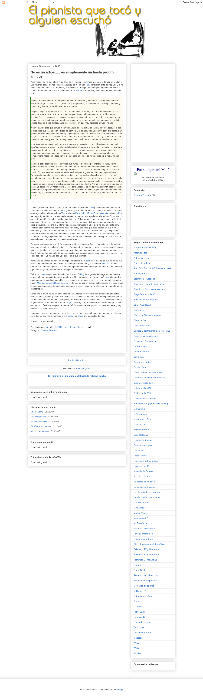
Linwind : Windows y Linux (147, 497)
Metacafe (103, 213)
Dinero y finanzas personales (148, 372)
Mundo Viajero (141, 513)
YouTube (94, 213)
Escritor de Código (143, 440)
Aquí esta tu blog (142, 263)
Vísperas (138, 638)
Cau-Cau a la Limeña (40, 426)
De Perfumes (140, 346)
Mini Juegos (140, 507)
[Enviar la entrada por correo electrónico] (89, 327)
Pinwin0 (137, 565)
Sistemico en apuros (144, 585)
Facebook (79, 213)
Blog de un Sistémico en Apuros (149, 289)
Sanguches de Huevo (40, 421)
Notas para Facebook (144, 528)
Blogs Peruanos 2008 (144, 294)
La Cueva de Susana (144, 487)
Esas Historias (141, 435)
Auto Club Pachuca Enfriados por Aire (152, 268)
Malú (87, 85)
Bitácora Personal (49, 330)
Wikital (137, 643)
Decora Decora (141, 351)
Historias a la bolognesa (146, 461)
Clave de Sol (140, 320)
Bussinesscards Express (146, 299)
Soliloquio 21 (140, 591)
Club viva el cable (142, 325)
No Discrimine (140, 523)
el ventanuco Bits (142, 419)
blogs (68, 302)
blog (82, 274)
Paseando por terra (143, 539)
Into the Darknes (142, 476)
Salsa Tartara (36, 412)
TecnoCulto (139, 611)
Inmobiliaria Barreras (144, 471)
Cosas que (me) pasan (145, 341)
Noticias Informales (143, 533)
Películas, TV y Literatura (146, 549)
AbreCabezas (140, 252)
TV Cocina (139, 627)
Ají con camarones (39, 431)
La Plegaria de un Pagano (147, 492)
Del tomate (139, 357)
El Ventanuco (140, 414)
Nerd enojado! (141, 518)
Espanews (139, 450)
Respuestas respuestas (145, 580)
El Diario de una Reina (145, 398)
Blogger (119, 689)
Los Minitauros (141, 502)
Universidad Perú (142, 632)
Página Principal (77, 360)
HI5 (87, 213)
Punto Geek (139, 570)
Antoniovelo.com (142, 258)
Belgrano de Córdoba (144, 278)
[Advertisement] (88, 343)
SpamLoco (139, 601)
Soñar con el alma (143, 596)
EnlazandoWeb (141, 429)
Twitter (79, 90)
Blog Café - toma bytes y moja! (149, 284)
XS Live (137, 653)
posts (42, 274)
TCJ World (139, 606)
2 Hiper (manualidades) (145, 247)
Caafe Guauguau (142, 304)
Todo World (139, 617)
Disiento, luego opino (144, 383)
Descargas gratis (142, 362)
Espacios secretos (143, 445)
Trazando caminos (143, 622)
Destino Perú (140, 367)
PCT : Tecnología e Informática (149, 544)
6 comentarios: (77, 327)
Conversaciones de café (146, 336)
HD (92, 207)
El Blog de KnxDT (142, 388)
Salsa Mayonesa (38, 417)
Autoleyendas (140, 273)
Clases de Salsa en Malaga (147, 315)
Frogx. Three (140, 455)
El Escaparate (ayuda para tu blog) (151, 403)
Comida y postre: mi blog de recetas (152, 331)
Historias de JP (141, 466)
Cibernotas (139, 310)
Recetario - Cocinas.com (146, 575)
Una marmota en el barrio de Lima (52, 283)
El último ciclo (140, 424)
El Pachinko (139, 409)
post (88, 261)
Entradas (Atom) (83, 368)
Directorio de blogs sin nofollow (149, 377)
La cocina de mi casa (144, 481)
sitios (119, 213)
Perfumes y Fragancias (145, 559)
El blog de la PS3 (142, 393)
